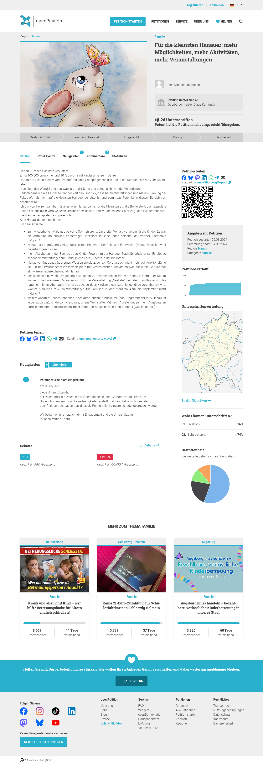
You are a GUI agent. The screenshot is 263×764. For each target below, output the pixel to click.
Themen (181, 719)
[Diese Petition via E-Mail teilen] (61, 338)
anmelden (217, 5)
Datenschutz (221, 714)
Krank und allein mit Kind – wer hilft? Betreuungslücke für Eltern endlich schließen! (54, 608)
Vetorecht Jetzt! (148, 728)
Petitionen (160, 21)
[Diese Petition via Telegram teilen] (55, 338)
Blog (104, 714)
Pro (25, 457)
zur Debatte (147, 445)
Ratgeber (182, 706)
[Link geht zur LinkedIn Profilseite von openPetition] (71, 711)
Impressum (221, 719)
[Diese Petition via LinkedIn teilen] (42, 338)
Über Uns (201, 21)
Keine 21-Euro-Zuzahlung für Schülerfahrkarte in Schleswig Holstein (131, 605)
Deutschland (54, 542)
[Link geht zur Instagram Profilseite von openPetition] (40, 711)
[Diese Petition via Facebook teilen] (22, 338)
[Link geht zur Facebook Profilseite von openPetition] (24, 711)
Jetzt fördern (131, 681)
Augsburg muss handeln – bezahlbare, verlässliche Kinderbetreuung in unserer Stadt (209, 608)
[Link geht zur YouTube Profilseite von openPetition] (55, 722)
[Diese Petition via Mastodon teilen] (35, 338)
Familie (160, 36)
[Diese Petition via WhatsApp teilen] (49, 338)
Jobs (104, 710)
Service (181, 21)
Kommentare (96, 154)
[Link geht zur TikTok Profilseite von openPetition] (55, 711)
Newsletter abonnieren (43, 742)
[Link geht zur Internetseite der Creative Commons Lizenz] (22, 760)
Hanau (35, 36)
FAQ (141, 706)
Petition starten (128, 21)
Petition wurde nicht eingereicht (62, 380)
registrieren (195, 5)
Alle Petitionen (185, 710)
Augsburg (208, 542)
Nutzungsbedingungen (228, 710)
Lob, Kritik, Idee (111, 723)
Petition (25, 156)
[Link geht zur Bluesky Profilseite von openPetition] (40, 722)
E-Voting (144, 723)
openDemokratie (149, 714)
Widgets (143, 710)
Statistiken (119, 156)
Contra (105, 457)
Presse (105, 719)
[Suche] (241, 21)
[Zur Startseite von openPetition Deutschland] (41, 21)
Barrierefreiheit (223, 723)
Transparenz (221, 706)
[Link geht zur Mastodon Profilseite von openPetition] (24, 722)
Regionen (182, 723)
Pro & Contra (46, 156)
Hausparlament (148, 719)
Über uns (107, 706)
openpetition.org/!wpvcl (96, 338)
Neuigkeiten (71, 154)
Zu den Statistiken (195, 400)
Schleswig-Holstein (131, 542)
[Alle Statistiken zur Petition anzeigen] (212, 392)
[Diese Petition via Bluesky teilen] (29, 338)
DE (236, 5)
